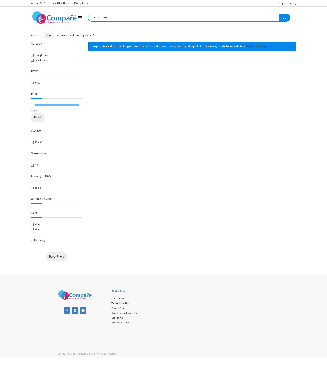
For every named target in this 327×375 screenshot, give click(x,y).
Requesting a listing (256, 46)
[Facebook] (67, 310)
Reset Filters (56, 256)
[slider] (33, 105)
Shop (49, 35)
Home (34, 35)
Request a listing (287, 3)
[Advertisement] (217, 314)
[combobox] (183, 18)
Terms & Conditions (59, 3)
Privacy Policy (81, 3)
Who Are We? (38, 3)
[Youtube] (83, 310)
